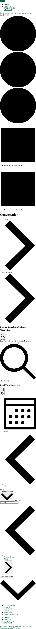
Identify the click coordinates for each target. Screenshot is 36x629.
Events (7, 6)
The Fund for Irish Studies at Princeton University (16, 626)
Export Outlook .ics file (11, 614)
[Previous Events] (20, 484)
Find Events (4, 381)
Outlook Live (8, 611)
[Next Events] (5, 486)
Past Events (9, 8)
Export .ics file (8, 612)
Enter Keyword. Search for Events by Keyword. (15, 341)
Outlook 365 (8, 609)
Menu (2, 1)
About (7, 4)
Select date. (18, 500)
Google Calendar (9, 605)
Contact (8, 10)
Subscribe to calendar (7, 576)
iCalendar (7, 607)
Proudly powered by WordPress (10, 628)
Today (2, 489)
